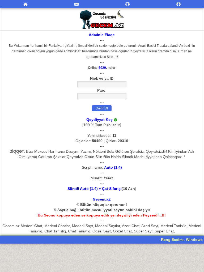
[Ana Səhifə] (25, 4)
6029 (102, 67)
